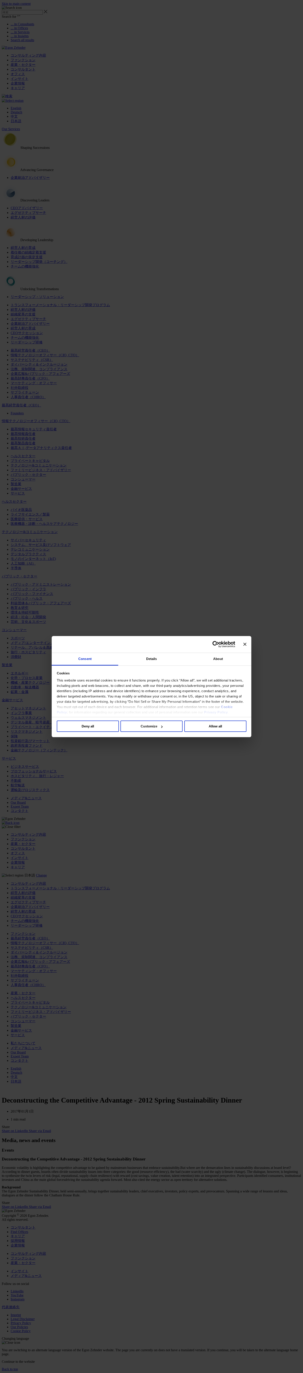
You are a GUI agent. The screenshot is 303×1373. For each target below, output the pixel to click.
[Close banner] (244, 644)
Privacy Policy (216, 712)
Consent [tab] (85, 659)
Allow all (215, 726)
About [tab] (218, 659)
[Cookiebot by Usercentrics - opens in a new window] (215, 644)
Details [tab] (151, 659)
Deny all (88, 726)
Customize (149, 726)
